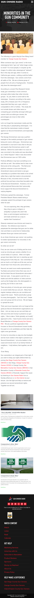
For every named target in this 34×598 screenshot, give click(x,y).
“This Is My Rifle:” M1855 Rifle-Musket (13, 412)
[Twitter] (12, 504)
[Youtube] (15, 504)
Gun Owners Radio (17, 375)
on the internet (20, 378)
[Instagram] (18, 504)
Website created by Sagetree (17, 596)
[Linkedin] (22, 504)
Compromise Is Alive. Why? (9, 444)
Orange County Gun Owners (18, 59)
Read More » (3, 422)
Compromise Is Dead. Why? (9, 476)
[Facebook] (9, 504)
